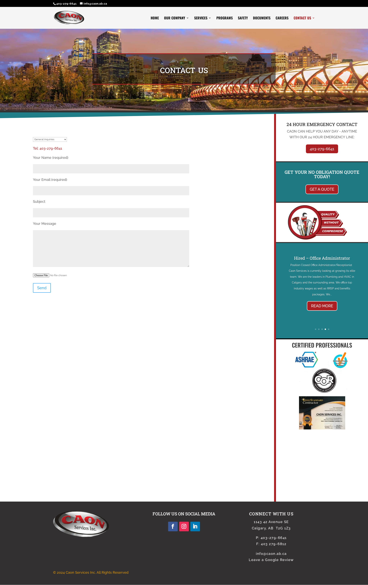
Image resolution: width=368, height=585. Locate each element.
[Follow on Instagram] (184, 526)
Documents (261, 18)
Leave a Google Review (271, 560)
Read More (322, 306)
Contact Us (302, 18)
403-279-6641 (66, 3)
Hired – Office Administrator (322, 258)
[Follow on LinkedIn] (195, 526)
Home (155, 18)
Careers (282, 18)
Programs (224, 18)
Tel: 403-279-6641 (47, 148)
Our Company (174, 18)
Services (200, 18)
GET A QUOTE (322, 189)
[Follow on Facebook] (173, 526)
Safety (243, 18)
